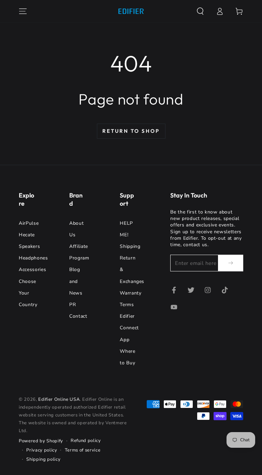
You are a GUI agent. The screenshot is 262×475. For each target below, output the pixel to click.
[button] (200, 11)
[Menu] (23, 11)
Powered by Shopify (41, 441)
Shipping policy (43, 459)
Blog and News (76, 281)
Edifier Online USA (59, 399)
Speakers (29, 246)
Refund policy (86, 441)
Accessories (32, 269)
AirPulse (29, 223)
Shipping (130, 246)
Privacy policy (41, 450)
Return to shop (131, 131)
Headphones (33, 258)
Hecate (27, 235)
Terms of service (83, 450)
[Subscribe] (230, 263)
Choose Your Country (28, 293)
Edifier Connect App (129, 328)
